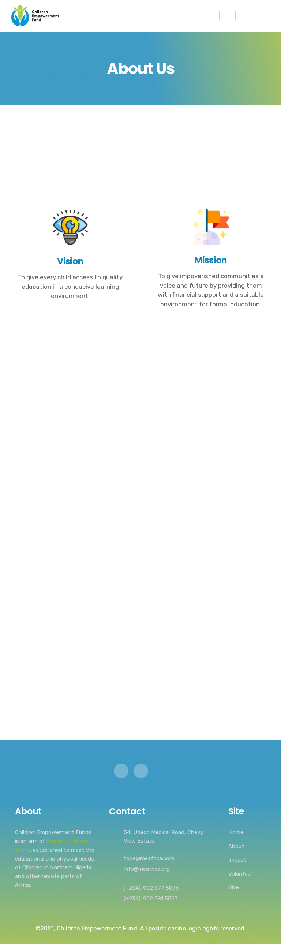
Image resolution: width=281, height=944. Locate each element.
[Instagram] (121, 771)
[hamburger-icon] (227, 16)
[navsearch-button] (244, 15)
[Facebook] (141, 771)
